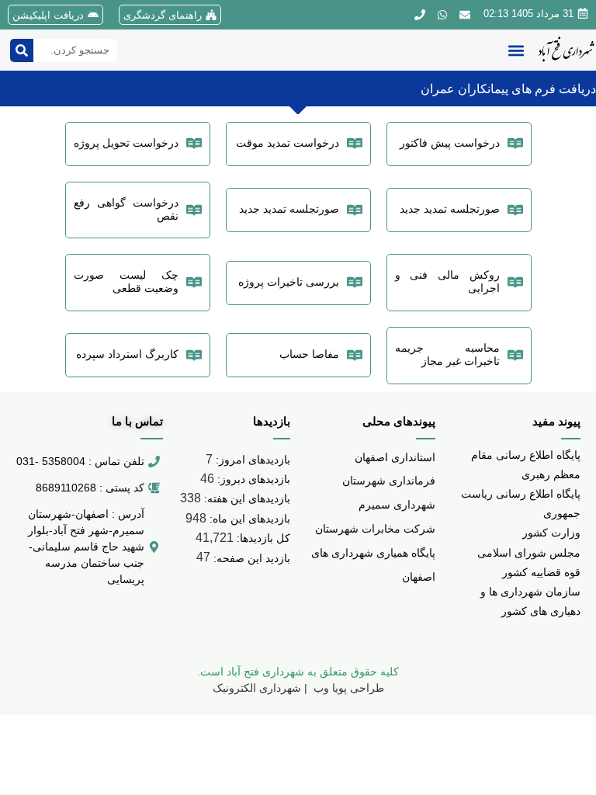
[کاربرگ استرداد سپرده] (194, 355)
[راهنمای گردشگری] (211, 14)
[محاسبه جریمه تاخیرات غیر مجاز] (515, 355)
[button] (515, 50)
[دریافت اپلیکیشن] (93, 14)
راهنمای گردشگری (162, 15)
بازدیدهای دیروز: (252, 479)
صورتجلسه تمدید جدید (450, 209)
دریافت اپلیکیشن (48, 15)
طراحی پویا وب (347, 688)
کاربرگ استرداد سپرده (127, 354)
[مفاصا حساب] (354, 355)
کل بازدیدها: (262, 538)
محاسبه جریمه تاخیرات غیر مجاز (447, 354)
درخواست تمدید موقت (287, 143)
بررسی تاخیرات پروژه (288, 282)
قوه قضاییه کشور (541, 572)
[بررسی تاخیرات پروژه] (354, 282)
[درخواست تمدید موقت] (354, 143)
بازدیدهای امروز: (251, 459)
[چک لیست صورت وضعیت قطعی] (194, 282)
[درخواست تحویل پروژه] (194, 143)
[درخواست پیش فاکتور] (515, 143)
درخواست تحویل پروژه (126, 143)
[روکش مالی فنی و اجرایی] (515, 282)
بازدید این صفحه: (250, 558)
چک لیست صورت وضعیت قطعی (126, 281)
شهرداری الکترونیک (257, 688)
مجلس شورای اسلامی (528, 553)
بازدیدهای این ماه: (248, 518)
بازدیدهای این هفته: (245, 498)
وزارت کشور (551, 532)
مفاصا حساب (309, 354)
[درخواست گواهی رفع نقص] (194, 210)
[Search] (21, 50)
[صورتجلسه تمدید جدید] (515, 210)
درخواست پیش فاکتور (450, 143)
